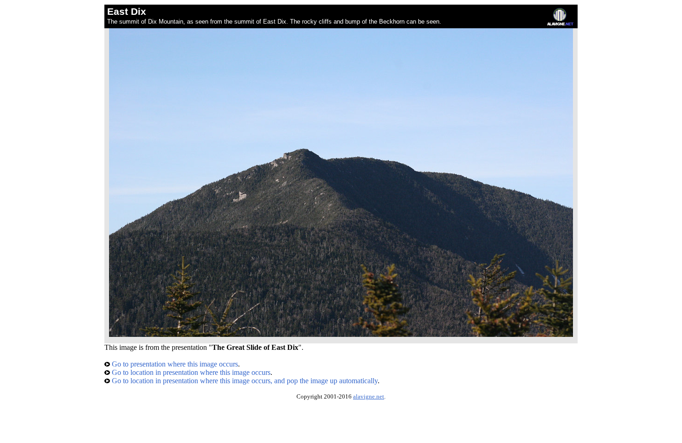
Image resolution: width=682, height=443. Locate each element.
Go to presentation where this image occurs (174, 364)
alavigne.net (368, 396)
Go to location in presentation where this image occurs (190, 372)
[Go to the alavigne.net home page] (560, 23)
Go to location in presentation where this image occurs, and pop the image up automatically (244, 381)
